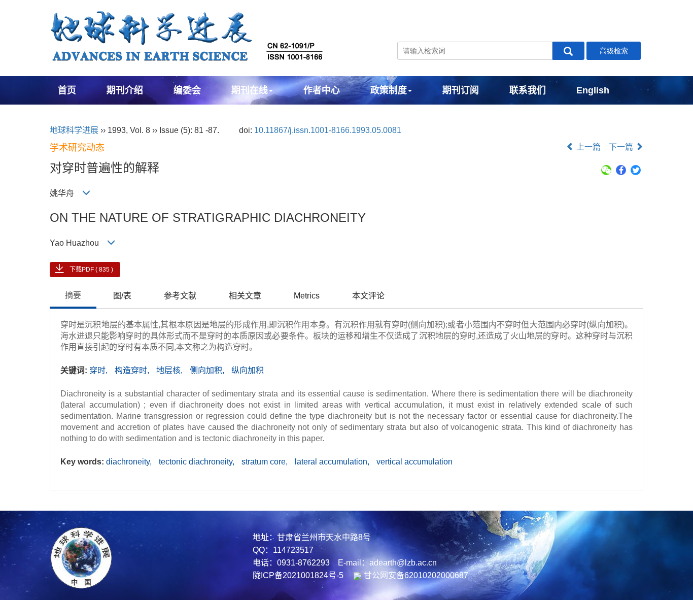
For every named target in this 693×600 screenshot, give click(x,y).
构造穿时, (133, 370)
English (592, 90)
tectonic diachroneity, (197, 461)
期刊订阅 (460, 90)
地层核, (170, 370)
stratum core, (265, 461)
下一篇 (622, 147)
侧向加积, (208, 370)
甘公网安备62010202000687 (415, 575)
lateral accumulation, (333, 461)
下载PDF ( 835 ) (91, 269)
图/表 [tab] (122, 295)
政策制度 (388, 90)
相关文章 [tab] (245, 295)
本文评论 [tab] (368, 295)
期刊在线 (249, 90)
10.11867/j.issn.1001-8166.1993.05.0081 (327, 130)
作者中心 (321, 90)
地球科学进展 (74, 130)
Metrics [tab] (307, 295)
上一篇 (587, 147)
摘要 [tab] (73, 295)
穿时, (99, 370)
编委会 (187, 90)
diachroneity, (130, 461)
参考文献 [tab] (180, 295)
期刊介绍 (125, 90)
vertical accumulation (414, 461)
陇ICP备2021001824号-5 (298, 575)
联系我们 (527, 90)
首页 (67, 90)
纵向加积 (247, 370)
